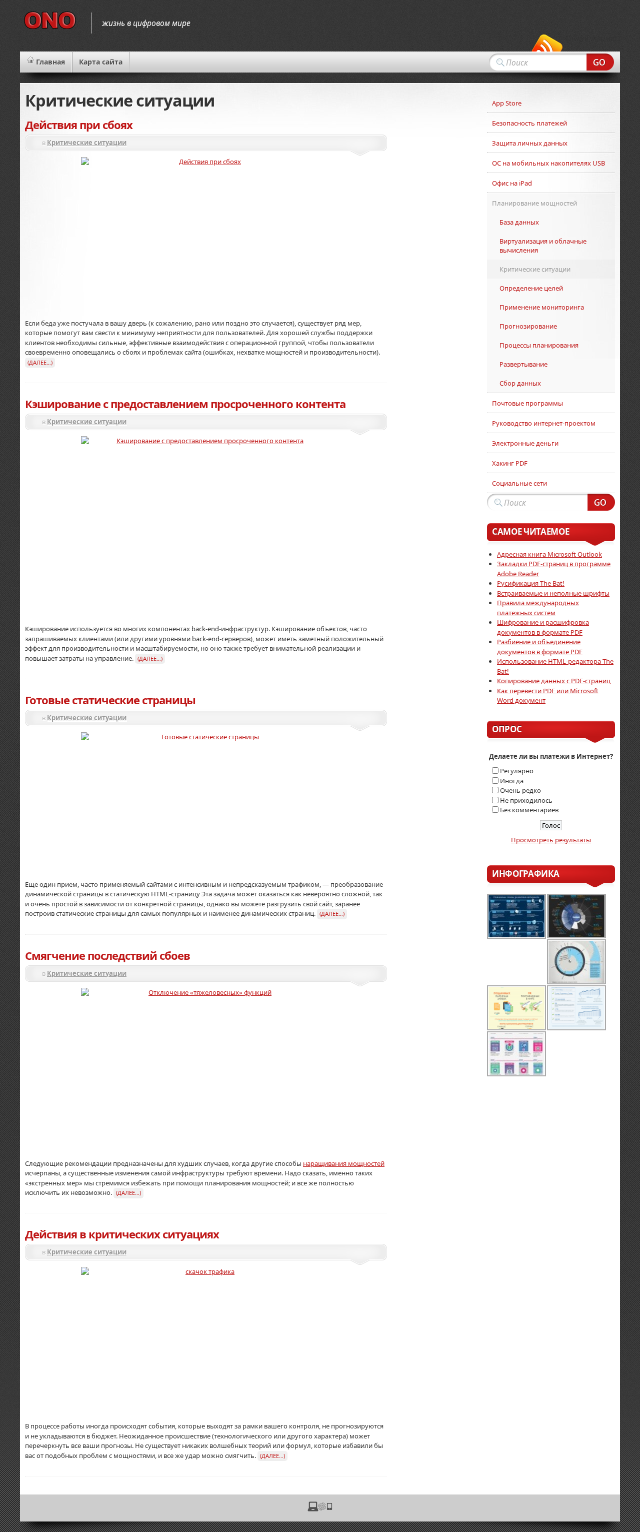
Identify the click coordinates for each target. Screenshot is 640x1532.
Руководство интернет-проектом (544, 423)
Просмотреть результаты (551, 839)
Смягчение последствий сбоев (107, 955)
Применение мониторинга (542, 307)
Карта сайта (100, 62)
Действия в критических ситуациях (122, 1233)
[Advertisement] (437, 244)
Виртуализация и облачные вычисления (543, 246)
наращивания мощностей (343, 1163)
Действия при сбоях (78, 124)
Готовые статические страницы (110, 699)
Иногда (512, 780)
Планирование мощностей (534, 203)
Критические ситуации (86, 142)
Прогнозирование (528, 326)
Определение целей (531, 288)
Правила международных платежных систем (538, 607)
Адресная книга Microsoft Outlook (549, 554)
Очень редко (520, 790)
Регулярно (517, 770)
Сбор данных (520, 383)
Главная (50, 62)
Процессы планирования (539, 345)
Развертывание (524, 364)
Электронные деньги (525, 443)
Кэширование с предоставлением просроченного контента (185, 403)
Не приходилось (526, 800)
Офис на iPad (512, 183)
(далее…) (40, 362)
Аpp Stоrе (507, 103)
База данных (519, 222)
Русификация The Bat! (530, 583)
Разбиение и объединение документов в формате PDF (539, 646)
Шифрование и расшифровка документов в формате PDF (543, 627)
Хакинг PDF (510, 463)
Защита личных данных (530, 143)
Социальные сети (519, 483)
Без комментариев (529, 809)
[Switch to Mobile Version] (320, 1508)
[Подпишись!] (547, 50)
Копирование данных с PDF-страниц (553, 680)
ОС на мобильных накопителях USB (548, 163)
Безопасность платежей (529, 123)
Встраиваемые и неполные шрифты (553, 593)
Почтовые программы (527, 403)
